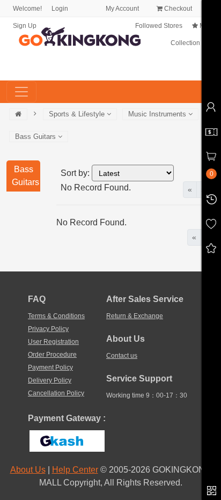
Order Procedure (52, 354)
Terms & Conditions (56, 316)
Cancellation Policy (56, 393)
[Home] (18, 114)
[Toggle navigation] (21, 91)
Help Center (75, 469)
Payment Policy (50, 367)
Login (59, 8)
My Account (121, 8)
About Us (28, 469)
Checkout (177, 8)
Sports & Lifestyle (78, 114)
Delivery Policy (49, 380)
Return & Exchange (134, 316)
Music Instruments (158, 114)
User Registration (53, 341)
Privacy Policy (48, 329)
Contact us (121, 355)
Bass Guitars (36, 137)
